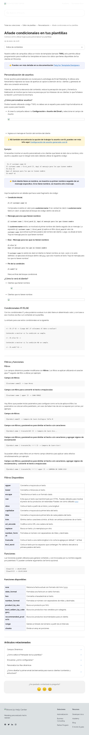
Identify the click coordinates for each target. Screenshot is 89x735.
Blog (74, 723)
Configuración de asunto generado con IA (48, 142)
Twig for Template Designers (67, 65)
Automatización (62, 714)
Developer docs (77, 3)
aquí (76, 502)
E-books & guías (78, 727)
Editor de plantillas (29, 25)
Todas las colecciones (12, 25)
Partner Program (62, 725)
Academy (65, 3)
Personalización (43, 25)
